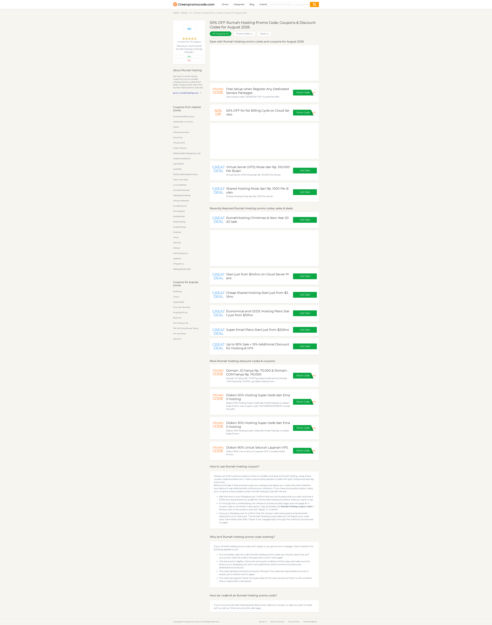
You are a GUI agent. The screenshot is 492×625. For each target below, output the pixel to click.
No (189, 60)
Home (176, 13)
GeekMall (177, 169)
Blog (251, 4)
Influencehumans (181, 132)
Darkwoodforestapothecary (185, 174)
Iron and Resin (179, 333)
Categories (238, 4)
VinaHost (177, 232)
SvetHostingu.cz (180, 253)
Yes (189, 56)
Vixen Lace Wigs (180, 179)
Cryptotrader (178, 302)
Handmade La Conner (183, 122)
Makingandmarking (182, 195)
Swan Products (180, 148)
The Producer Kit (180, 323)
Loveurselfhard (179, 185)
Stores (225, 4)
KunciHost (177, 137)
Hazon (176, 127)
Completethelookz (181, 190)
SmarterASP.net (180, 312)
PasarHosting (179, 222)
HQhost (176, 248)
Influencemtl (179, 143)
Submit (263, 4)
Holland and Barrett (182, 158)
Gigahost (177, 258)
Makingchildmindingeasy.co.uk (187, 153)
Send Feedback (310, 622)
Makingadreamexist (182, 269)
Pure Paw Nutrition (181, 307)
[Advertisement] (264, 63)
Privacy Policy (294, 622)
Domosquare (179, 211)
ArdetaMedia (179, 216)
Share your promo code (243, 608)
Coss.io (176, 297)
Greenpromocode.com (196, 4)
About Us (263, 622)
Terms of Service (277, 622)
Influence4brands (181, 201)
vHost (175, 237)
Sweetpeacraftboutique (183, 116)
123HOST (177, 243)
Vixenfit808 (178, 164)
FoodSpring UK (180, 206)
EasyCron (177, 339)
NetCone (177, 318)
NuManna (177, 291)
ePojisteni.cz (178, 264)
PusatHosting (179, 227)
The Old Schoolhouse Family (185, 328)
